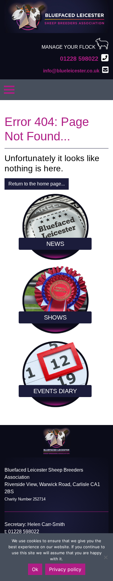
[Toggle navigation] (9, 89)
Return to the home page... (36, 183)
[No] (105, 557)
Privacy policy (65, 569)
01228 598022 (23, 531)
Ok (35, 569)
